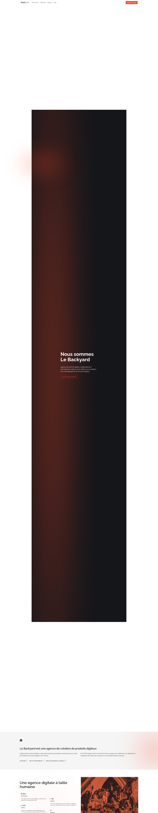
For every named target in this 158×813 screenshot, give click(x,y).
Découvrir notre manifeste (69, 376)
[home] (24, 2)
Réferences (43, 2)
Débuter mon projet (131, 2)
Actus (55, 2)
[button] (35, 3)
